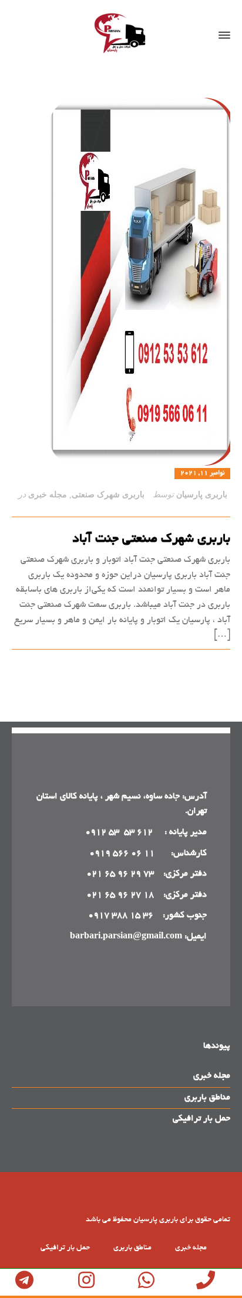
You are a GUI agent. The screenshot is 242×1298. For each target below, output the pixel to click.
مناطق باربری (207, 1097)
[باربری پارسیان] (121, 35)
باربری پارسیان (201, 494)
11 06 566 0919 (121, 853)
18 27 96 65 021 (120, 895)
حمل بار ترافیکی (201, 1118)
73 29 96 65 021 (120, 874)
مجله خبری (47, 494)
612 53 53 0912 (120, 832)
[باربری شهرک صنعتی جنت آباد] (121, 282)
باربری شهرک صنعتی (108, 494)
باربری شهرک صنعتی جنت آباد (151, 539)
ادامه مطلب (209, 662)
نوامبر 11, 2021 (202, 473)
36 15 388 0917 (121, 915)
